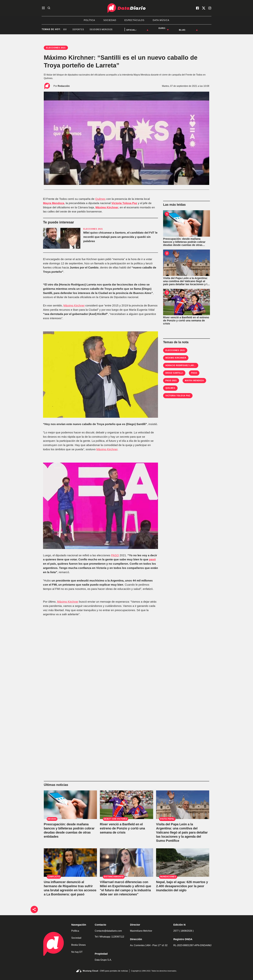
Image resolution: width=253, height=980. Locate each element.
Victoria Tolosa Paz (124, 203)
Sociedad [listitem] (109, 20)
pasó (152, 559)
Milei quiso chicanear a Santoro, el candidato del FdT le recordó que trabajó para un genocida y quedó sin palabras (120, 237)
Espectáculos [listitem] (134, 20)
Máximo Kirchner (106, 207)
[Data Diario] (126, 8)
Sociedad (76, 938)
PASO (115, 555)
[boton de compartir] (34, 909)
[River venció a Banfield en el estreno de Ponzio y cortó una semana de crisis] (186, 302)
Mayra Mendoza (53, 203)
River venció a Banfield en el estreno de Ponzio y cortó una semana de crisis (122, 828)
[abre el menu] (43, 8)
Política (75, 931)
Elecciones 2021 (175, 350)
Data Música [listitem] (161, 20)
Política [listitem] (89, 20)
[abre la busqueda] (48, 8)
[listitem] (142, 28)
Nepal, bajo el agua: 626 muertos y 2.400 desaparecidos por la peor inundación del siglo (182, 886)
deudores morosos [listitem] (82, 29)
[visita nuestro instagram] (209, 8)
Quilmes (100, 198)
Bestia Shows (78, 945)
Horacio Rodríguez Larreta (182, 365)
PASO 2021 (171, 380)
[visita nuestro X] (203, 8)
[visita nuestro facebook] (197, 8)
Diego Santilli (174, 373)
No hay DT (77, 952)
